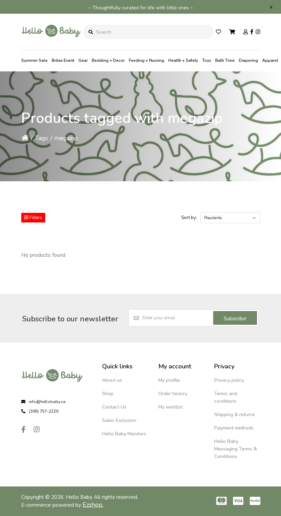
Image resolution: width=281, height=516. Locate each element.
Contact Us (114, 407)
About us (112, 380)
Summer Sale (34, 60)
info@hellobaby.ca (47, 401)
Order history (172, 393)
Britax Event (63, 60)
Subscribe (235, 318)
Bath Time (225, 60)
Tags (41, 138)
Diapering (248, 60)
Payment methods (234, 428)
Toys (206, 60)
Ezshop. (93, 505)
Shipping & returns (234, 414)
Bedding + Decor (108, 60)
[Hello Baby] (51, 44)
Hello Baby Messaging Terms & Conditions (235, 449)
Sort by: (189, 218)
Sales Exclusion (119, 420)
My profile (169, 380)
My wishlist (170, 407)
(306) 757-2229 (43, 411)
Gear (83, 60)
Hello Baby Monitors (124, 434)
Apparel (270, 60)
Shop (107, 393)
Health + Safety (183, 60)
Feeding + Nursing (146, 60)
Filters (35, 218)
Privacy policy (229, 380)
